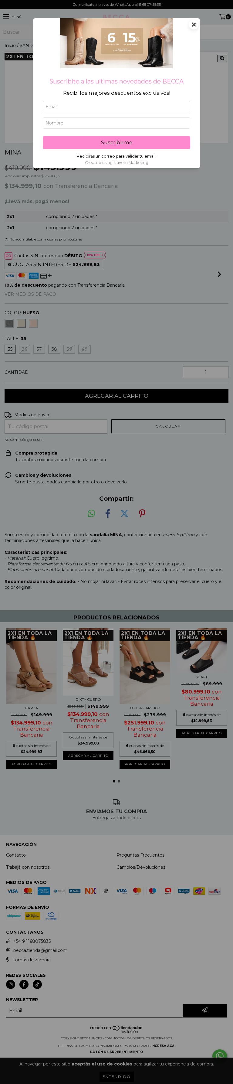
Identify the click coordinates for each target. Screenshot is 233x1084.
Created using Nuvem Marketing (116, 162)
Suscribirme (116, 142)
